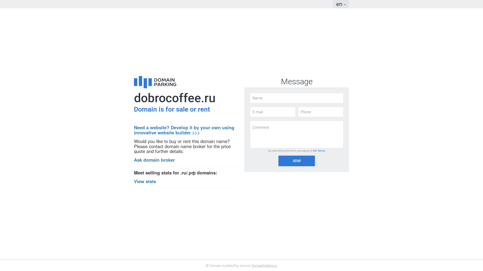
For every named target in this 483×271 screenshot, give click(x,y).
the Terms (319, 150)
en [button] (340, 4)
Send (297, 161)
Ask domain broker (154, 160)
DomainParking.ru (264, 266)
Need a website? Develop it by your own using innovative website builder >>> (184, 130)
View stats (145, 181)
